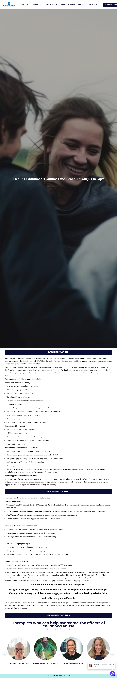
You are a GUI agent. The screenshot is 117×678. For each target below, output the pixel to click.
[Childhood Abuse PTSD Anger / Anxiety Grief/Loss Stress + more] (18, 648)
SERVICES (34, 5)
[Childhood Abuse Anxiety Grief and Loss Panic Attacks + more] (71, 648)
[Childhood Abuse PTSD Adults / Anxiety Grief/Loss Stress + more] (98, 648)
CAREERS (71, 5)
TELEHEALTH (48, 5)
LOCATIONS (90, 5)
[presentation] (4, 652)
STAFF (23, 5)
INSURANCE (60, 5)
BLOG (80, 5)
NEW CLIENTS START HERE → (58, 352)
